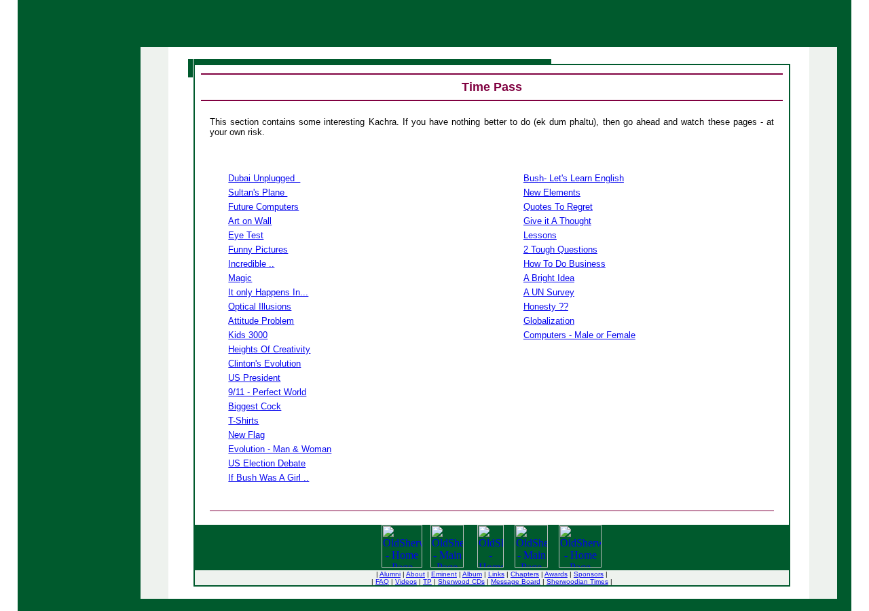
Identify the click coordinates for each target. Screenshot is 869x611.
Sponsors (589, 574)
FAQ (382, 581)
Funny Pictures (258, 249)
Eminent (444, 574)
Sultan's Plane (257, 192)
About (415, 574)
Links (496, 574)
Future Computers (263, 207)
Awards (556, 574)
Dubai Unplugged (264, 178)
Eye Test (245, 235)
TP (427, 581)
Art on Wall (250, 221)
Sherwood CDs (461, 581)
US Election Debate (267, 463)
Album (472, 574)
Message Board (515, 581)
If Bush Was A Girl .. (268, 478)
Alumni (390, 574)
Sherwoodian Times (577, 581)
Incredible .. (251, 264)
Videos (406, 581)
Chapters (525, 574)
